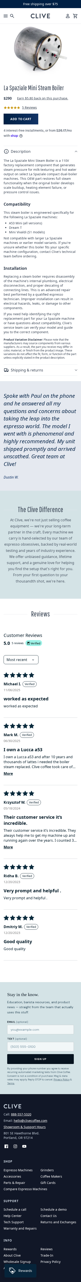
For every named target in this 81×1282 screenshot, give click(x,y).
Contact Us (48, 1216)
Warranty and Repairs (20, 1228)
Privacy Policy (62, 1079)
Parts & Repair (14, 1183)
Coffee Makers (51, 1176)
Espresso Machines (18, 1170)
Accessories (12, 1176)
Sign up (40, 1059)
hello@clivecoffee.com (30, 1120)
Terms (10, 1083)
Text (17, 1038)
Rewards (10, 1249)
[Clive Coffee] (40, 15)
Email (17, 1021)
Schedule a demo (53, 1209)
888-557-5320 (21, 1114)
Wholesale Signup (17, 1262)
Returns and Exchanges (58, 1222)
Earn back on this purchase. (42, 98)
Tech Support (14, 1222)
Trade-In (46, 1255)
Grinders (47, 1170)
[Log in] (68, 16)
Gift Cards (48, 1183)
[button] (40, 151)
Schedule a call (15, 1209)
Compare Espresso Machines (25, 1189)
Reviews (46, 1249)
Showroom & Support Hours (25, 1127)
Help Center (13, 1216)
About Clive (12, 1255)
